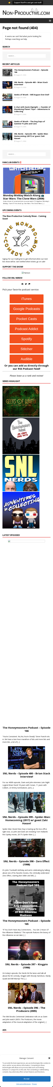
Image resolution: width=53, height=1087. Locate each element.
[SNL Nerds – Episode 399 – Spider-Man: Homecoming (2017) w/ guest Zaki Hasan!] (7, 139)
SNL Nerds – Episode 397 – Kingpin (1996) (26, 966)
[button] (49, 1058)
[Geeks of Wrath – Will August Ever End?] (7, 99)
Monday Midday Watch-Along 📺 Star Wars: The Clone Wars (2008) (23, 197)
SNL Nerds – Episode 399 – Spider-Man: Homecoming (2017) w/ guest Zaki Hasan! (31, 136)
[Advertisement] (26, 1052)
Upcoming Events (11, 210)
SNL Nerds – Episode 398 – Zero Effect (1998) (26, 863)
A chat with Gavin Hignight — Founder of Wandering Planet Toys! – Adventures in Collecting (32, 109)
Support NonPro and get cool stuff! (28, 2)
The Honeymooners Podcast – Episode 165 (26, 922)
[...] (43, 203)
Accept (26, 1079)
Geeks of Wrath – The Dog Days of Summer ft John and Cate (29, 122)
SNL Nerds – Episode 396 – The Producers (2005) (26, 1009)
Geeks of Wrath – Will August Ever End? (31, 94)
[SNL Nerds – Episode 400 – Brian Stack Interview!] (7, 87)
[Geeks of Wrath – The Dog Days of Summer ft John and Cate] (7, 126)
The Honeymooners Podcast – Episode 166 (31, 71)
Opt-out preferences (23, 1084)
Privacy (34, 1084)
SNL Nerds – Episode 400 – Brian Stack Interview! (31, 83)
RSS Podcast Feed (29, 368)
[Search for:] (26, 56)
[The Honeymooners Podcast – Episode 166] (7, 75)
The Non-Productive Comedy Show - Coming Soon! (24, 217)
